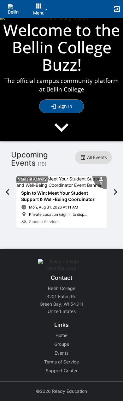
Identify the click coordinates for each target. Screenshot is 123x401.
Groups (61, 344)
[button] (13, 8)
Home (61, 335)
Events (61, 353)
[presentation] (61, 132)
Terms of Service (61, 361)
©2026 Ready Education (61, 391)
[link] (61, 202)
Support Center (62, 370)
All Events (96, 157)
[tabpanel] (61, 202)
